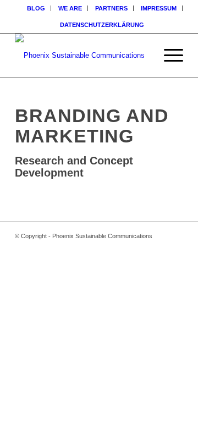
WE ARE (70, 8)
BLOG (36, 8)
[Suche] (142, 56)
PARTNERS (111, 8)
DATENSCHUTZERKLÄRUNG (102, 24)
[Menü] (168, 56)
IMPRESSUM (159, 8)
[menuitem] (36, 8)
